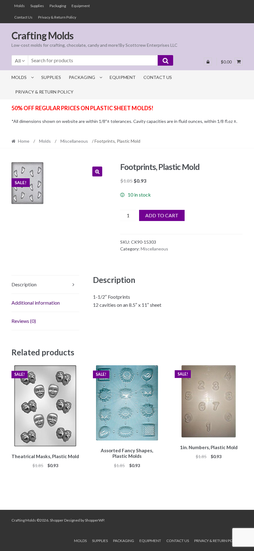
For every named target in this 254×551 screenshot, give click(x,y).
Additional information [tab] (35, 303)
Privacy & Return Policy (57, 17)
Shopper (57, 520)
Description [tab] (24, 284)
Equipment (81, 5)
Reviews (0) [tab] (23, 321)
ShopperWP (94, 520)
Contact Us (23, 17)
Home (23, 141)
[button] (97, 171)
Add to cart (161, 215)
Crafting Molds (42, 35)
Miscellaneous (74, 141)
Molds (19, 5)
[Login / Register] (208, 62)
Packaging (58, 5)
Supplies (37, 5)
